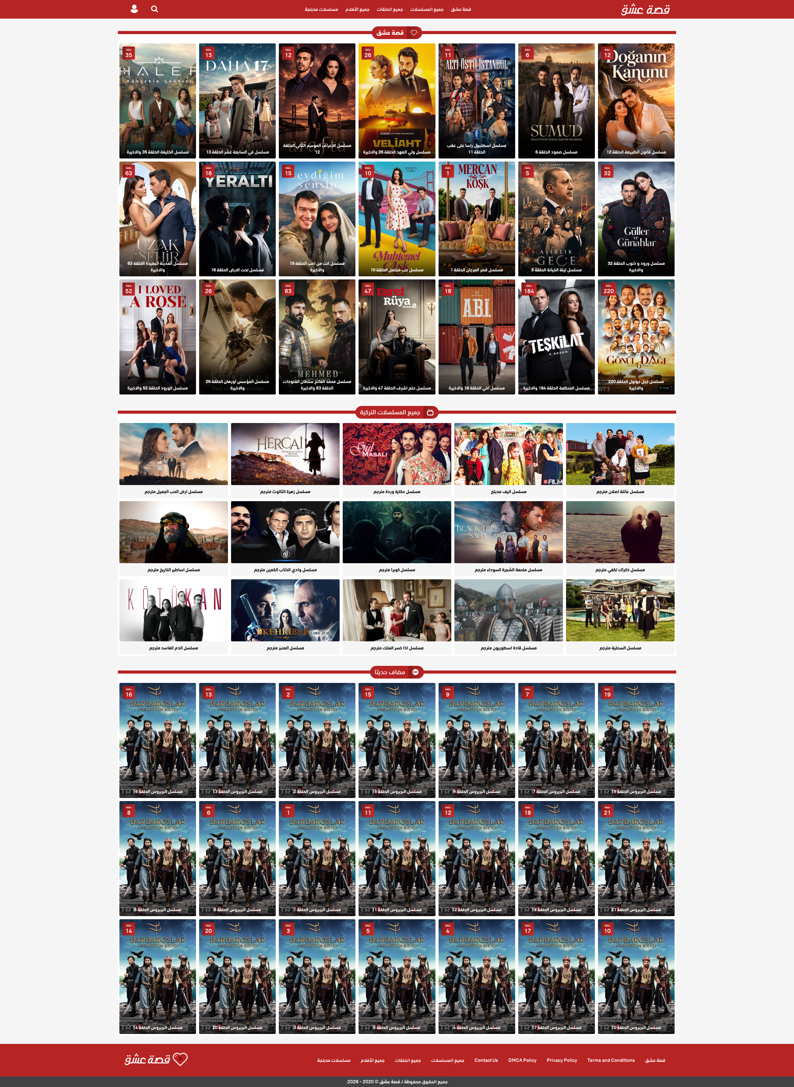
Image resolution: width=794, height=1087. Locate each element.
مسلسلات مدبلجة (321, 9)
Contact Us (486, 1060)
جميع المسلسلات (427, 9)
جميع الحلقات (390, 9)
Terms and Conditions (611, 1060)
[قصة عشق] (645, 9)
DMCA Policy (522, 1060)
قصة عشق (461, 9)
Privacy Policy (562, 1060)
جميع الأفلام (357, 9)
